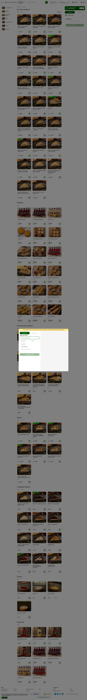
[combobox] (30, 338)
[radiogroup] (30, 333)
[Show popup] (38, 338)
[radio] (25, 333)
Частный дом (24, 346)
